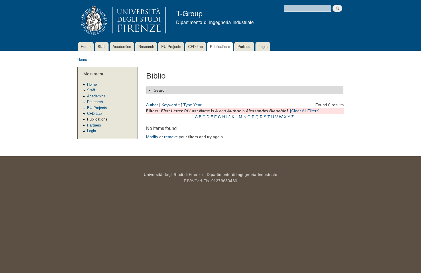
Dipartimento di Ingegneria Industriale (242, 174)
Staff (101, 46)
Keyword (169, 105)
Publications (220, 46)
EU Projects (171, 46)
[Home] (122, 21)
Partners (244, 46)
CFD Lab (195, 46)
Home (86, 46)
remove (171, 137)
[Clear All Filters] (305, 111)
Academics (122, 46)
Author (152, 105)
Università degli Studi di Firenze (173, 174)
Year (197, 105)
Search (160, 90)
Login (263, 46)
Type (187, 105)
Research (146, 46)
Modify (152, 137)
